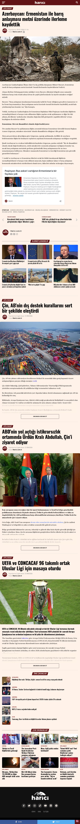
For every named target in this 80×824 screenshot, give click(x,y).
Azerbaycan (29, 210)
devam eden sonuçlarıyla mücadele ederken (47, 522)
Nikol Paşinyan (19, 212)
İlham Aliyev (7, 212)
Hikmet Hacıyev (65, 210)
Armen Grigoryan (17, 210)
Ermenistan (54, 210)
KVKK (39, 811)
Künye (33, 811)
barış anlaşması (42, 210)
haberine (25, 638)
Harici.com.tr (17, 32)
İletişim (45, 811)
